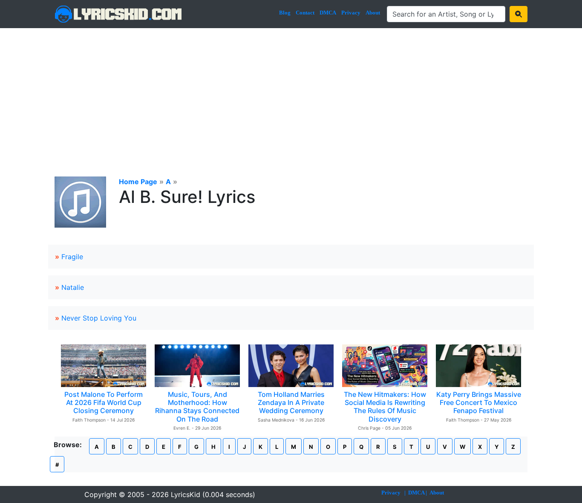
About (373, 12)
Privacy (350, 12)
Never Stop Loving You (98, 318)
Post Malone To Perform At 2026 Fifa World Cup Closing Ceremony (103, 402)
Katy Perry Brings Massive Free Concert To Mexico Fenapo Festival (478, 402)
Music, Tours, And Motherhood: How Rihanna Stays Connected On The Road (197, 406)
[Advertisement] (291, 92)
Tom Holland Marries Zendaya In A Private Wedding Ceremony (291, 402)
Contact (305, 12)
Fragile (72, 256)
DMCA (328, 12)
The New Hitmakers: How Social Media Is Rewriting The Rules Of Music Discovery (385, 406)
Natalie (72, 287)
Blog (285, 12)
